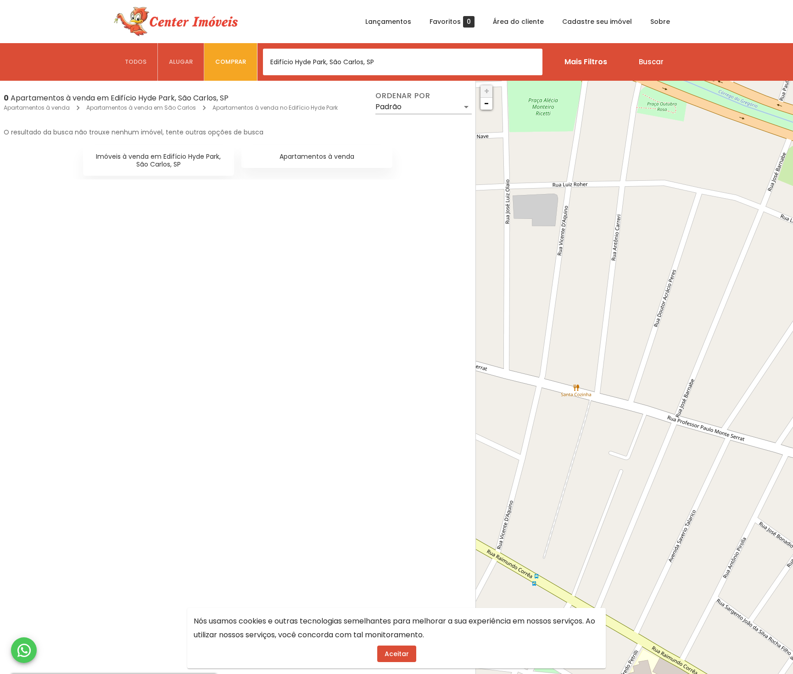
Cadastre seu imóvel (597, 21)
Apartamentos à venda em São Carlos (141, 107)
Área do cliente (518, 21)
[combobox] (402, 62)
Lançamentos (388, 21)
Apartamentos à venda (37, 107)
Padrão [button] (388, 106)
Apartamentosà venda (316, 156)
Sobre (660, 21)
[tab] (136, 62)
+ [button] (486, 91)
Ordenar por (402, 96)
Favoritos (450, 22)
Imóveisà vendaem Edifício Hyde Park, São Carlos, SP (158, 160)
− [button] (486, 103)
